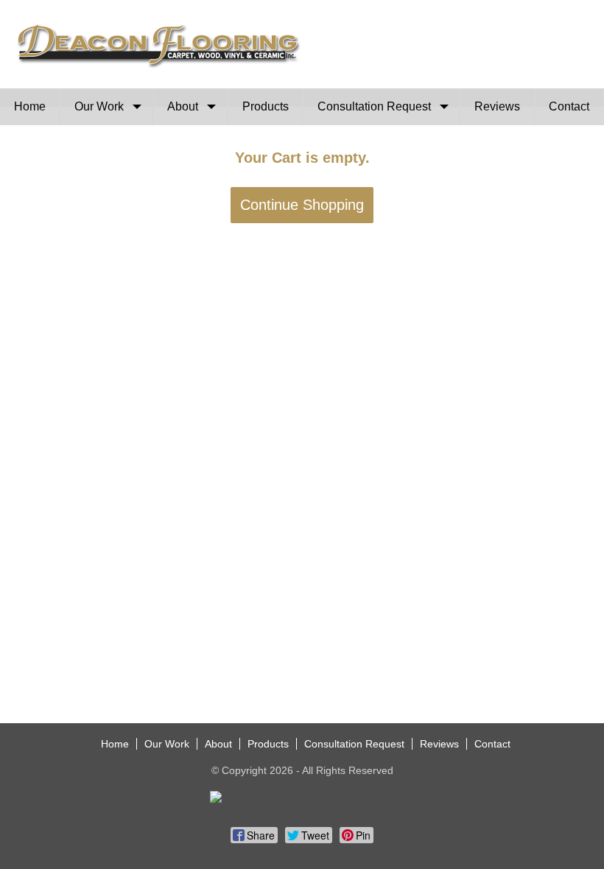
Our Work (99, 106)
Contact (569, 106)
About (182, 106)
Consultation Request (374, 106)
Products (265, 106)
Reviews (497, 106)
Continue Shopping (302, 205)
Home (30, 106)
